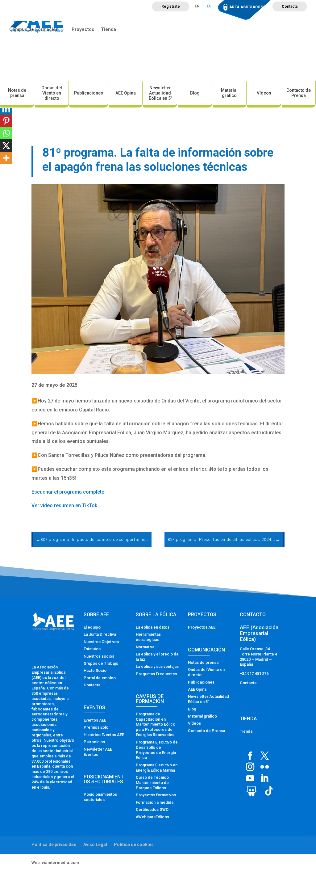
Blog (195, 93)
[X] (6, 145)
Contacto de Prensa (298, 93)
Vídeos (264, 93)
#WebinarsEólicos (152, 817)
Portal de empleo (100, 678)
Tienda (108, 29)
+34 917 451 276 (254, 673)
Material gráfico (229, 93)
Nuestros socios (99, 656)
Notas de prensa (17, 93)
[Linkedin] (6, 108)
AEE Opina (125, 93)
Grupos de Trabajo (101, 663)
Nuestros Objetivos (101, 641)
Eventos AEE (95, 720)
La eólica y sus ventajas (157, 666)
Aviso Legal (95, 844)
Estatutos (92, 649)
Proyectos (83, 29)
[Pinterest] (6, 121)
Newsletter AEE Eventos (98, 752)
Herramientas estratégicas (148, 637)
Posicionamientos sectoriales (100, 797)
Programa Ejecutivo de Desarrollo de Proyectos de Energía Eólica (157, 750)
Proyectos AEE (201, 627)
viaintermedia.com (60, 862)
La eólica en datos (152, 627)
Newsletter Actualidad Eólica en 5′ (160, 93)
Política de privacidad (54, 844)
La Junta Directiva (100, 634)
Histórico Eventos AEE (104, 734)
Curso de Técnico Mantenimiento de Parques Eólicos (152, 782)
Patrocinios (94, 741)
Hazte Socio (95, 670)
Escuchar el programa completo (68, 492)
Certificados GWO (152, 809)
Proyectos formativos (156, 795)
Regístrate (170, 6)
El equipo (92, 627)
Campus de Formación (34, 29)
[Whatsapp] (6, 133)
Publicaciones (88, 93)
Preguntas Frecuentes (156, 674)
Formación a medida (154, 802)
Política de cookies (134, 844)
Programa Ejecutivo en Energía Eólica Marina (156, 768)
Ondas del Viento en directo (51, 93)
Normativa (145, 647)
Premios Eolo (96, 727)
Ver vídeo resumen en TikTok (64, 505)
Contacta (289, 6)
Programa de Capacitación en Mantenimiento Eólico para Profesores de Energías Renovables (155, 724)
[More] (6, 158)
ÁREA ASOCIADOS (246, 7)
